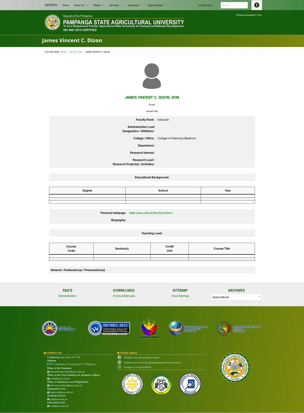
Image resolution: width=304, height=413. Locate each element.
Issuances (133, 5)
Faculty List (75, 51)
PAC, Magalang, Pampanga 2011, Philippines (71, 364)
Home (65, 5)
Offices (97, 5)
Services (114, 5)
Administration (68, 296)
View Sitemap (180, 296)
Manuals (129, 296)
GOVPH (51, 5)
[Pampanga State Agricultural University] (114, 21)
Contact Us (205, 5)
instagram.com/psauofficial (137, 367)
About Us (79, 5)
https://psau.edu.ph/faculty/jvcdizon (151, 213)
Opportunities (155, 5)
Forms (117, 296)
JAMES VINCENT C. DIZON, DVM (152, 97)
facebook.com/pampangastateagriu (142, 357)
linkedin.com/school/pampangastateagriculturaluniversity (152, 362)
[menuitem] (51, 5)
